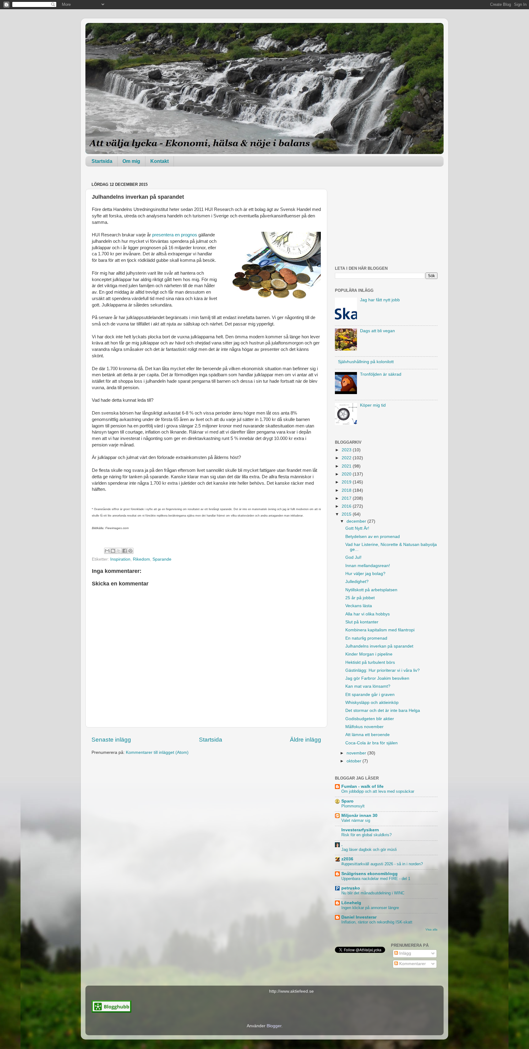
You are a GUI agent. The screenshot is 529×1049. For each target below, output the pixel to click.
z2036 (347, 859)
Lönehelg (351, 902)
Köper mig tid (373, 405)
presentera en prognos (174, 234)
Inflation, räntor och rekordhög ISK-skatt (376, 922)
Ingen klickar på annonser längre (370, 907)
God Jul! (353, 557)
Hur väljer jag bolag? (365, 573)
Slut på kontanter (361, 622)
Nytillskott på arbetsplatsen (371, 590)
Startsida (102, 161)
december (357, 521)
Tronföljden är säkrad (380, 374)
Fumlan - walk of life (362, 786)
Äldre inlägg (305, 739)
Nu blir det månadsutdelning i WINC (372, 893)
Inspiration (120, 559)
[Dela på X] (119, 551)
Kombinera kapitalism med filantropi (380, 630)
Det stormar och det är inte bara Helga (382, 710)
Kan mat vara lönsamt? (367, 686)
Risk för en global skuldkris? (366, 835)
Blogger (274, 1026)
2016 (347, 506)
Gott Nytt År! (357, 528)
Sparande (161, 559)
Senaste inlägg (111, 739)
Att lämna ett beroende (367, 734)
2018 (347, 490)
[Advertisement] (386, 218)
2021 (347, 466)
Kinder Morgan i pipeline (368, 654)
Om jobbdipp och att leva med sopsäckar (377, 791)
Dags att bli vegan (377, 331)
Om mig (131, 161)
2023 (347, 450)
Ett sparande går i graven (370, 694)
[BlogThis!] (113, 551)
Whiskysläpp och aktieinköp (372, 702)
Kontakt (159, 161)
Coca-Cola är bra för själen (371, 743)
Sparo (347, 801)
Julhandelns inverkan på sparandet (379, 646)
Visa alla (431, 929)
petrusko (350, 888)
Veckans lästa (358, 605)
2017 (347, 498)
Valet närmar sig (355, 820)
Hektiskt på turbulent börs (370, 662)
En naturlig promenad (366, 638)
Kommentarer (412, 963)
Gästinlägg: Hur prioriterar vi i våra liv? (382, 670)
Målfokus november (364, 726)
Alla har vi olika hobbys (367, 614)
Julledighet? (357, 581)
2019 (347, 482)
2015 (347, 514)
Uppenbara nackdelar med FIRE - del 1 (375, 878)
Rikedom (141, 559)
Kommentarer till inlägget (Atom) (157, 752)
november (357, 753)
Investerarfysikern (360, 830)
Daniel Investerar (359, 917)
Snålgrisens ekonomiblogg (369, 873)
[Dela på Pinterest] (130, 551)
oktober (354, 761)
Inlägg (404, 953)
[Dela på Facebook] (125, 551)
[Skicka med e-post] (107, 551)
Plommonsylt (353, 806)
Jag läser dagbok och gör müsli (369, 849)
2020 (347, 474)
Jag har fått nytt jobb (380, 300)
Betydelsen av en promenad (372, 536)
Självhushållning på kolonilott (366, 361)
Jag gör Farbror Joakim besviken (377, 678)
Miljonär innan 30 (359, 815)
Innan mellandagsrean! (367, 565)
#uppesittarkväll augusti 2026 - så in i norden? (382, 864)
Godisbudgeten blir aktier (369, 718)
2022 (347, 458)
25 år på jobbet (360, 598)
